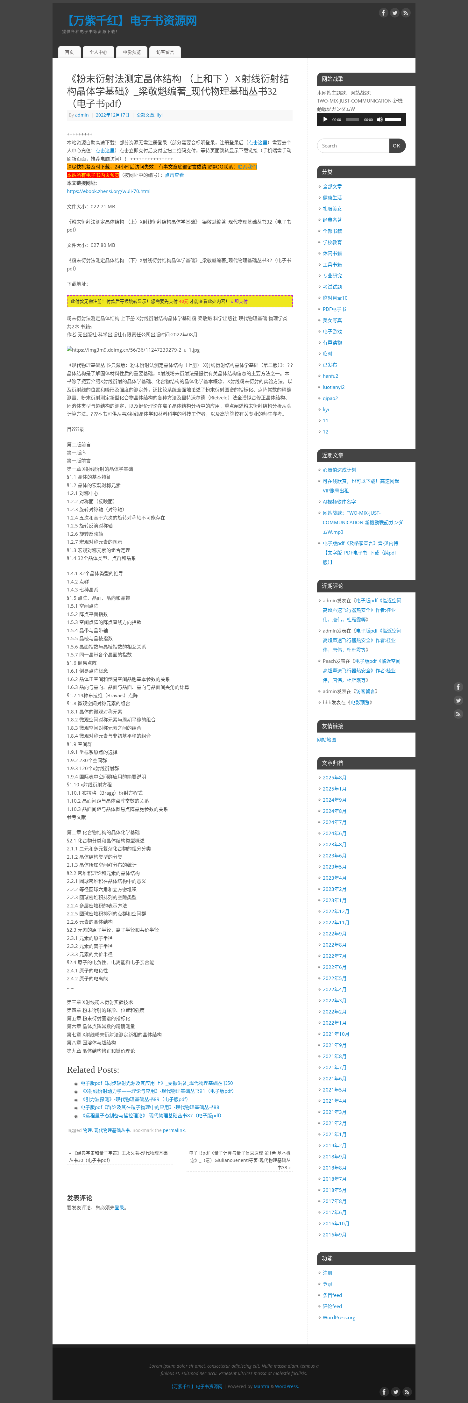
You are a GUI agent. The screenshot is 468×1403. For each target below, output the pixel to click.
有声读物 (332, 342)
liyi (160, 115)
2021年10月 (336, 1034)
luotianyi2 (334, 387)
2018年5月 (335, 1190)
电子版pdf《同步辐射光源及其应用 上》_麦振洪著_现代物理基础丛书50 (157, 1083)
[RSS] (406, 14)
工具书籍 (332, 264)
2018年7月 (335, 1179)
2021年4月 (335, 1101)
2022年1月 (335, 1023)
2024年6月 (335, 833)
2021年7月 (335, 1067)
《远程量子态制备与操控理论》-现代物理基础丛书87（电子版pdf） (152, 1115)
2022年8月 (335, 944)
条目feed (332, 1295)
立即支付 (239, 301)
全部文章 (145, 115)
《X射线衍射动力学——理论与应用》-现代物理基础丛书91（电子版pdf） (159, 1091)
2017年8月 (335, 1201)
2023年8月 (335, 844)
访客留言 (165, 52)
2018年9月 (335, 1156)
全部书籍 (332, 231)
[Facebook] (383, 14)
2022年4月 (335, 989)
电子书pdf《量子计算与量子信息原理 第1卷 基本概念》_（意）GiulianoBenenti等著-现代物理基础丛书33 (240, 1160)
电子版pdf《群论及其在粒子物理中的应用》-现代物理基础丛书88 (150, 1107)
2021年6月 (335, 1078)
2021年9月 (335, 1045)
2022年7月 (335, 956)
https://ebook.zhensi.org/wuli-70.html (109, 191)
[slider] (394, 119)
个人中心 (98, 52)
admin (82, 115)
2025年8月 (335, 777)
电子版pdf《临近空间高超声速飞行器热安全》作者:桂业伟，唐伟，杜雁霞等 (362, 610)
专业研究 (332, 275)
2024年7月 (335, 822)
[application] (361, 119)
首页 (69, 52)
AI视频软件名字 (339, 501)
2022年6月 (335, 967)
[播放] (325, 119)
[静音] (380, 119)
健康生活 (332, 197)
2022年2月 (335, 1011)
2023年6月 (335, 855)
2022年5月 (335, 978)
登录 (119, 1207)
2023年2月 (335, 889)
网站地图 (326, 739)
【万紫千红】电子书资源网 (129, 20)
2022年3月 (335, 1000)
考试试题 (332, 286)
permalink (174, 1130)
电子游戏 (332, 331)
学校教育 (332, 242)
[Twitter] (395, 14)
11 (326, 420)
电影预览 (132, 52)
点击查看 (174, 175)
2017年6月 (335, 1212)
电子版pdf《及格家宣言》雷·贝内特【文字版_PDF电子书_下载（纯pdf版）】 (360, 552)
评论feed (332, 1306)
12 (326, 431)
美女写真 (332, 320)
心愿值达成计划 (339, 470)
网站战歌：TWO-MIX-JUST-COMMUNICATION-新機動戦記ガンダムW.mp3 (363, 522)
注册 (327, 1273)
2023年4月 (335, 878)
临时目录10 (335, 298)
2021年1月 (335, 1134)
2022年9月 (335, 933)
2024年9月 (335, 800)
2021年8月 (335, 1056)
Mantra (261, 1386)
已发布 (330, 364)
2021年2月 (335, 1123)
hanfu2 (330, 376)
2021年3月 (335, 1112)
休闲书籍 (332, 253)
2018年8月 (335, 1167)
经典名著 (332, 220)
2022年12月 (336, 911)
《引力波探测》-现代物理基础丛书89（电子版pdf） (136, 1099)
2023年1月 (335, 900)
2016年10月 (336, 1223)
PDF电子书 (334, 309)
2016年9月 (335, 1234)
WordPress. (287, 1386)
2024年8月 (335, 811)
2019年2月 (335, 1145)
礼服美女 (332, 208)
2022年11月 (336, 922)
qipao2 (330, 398)
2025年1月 (335, 788)
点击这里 (257, 142)
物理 (87, 1130)
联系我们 (247, 166)
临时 (327, 353)
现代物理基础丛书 (112, 1130)
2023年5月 (335, 866)
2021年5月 (335, 1089)
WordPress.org (339, 1317)
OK (395, 145)
